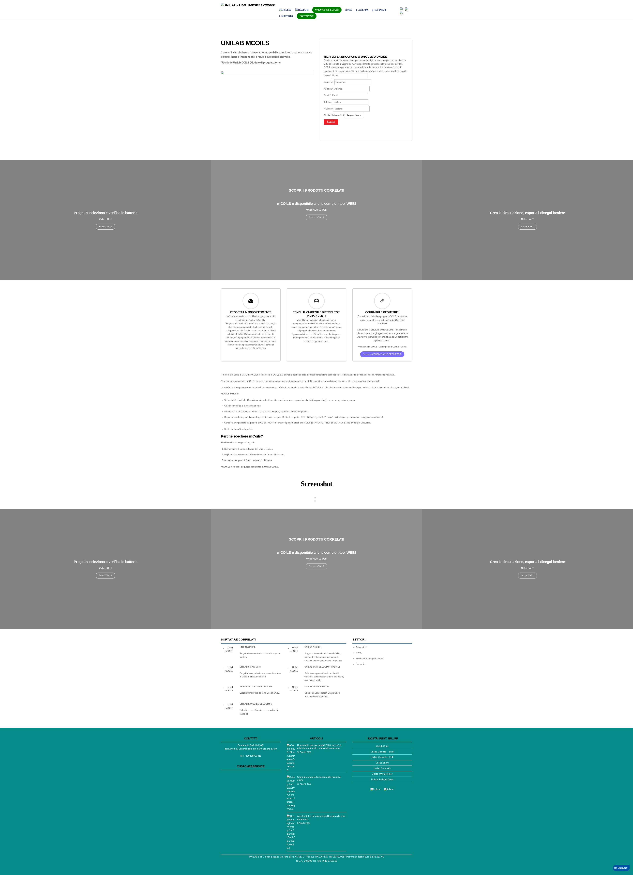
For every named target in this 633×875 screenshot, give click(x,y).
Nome (327, 75)
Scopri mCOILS (316, 217)
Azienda (328, 89)
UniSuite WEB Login (327, 10)
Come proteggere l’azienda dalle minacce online (319, 778)
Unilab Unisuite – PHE (382, 757)
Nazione (328, 109)
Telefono (328, 102)
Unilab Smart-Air (382, 768)
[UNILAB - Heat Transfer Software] (248, 5)
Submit (331, 122)
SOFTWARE (380, 10)
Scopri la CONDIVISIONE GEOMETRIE (382, 354)
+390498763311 (252, 755)
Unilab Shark (382, 762)
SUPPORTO (287, 16)
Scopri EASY (527, 226)
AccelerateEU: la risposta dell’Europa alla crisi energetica (321, 817)
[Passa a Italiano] (389, 789)
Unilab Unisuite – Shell (382, 751)
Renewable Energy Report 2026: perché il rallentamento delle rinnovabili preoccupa (319, 746)
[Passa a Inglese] (285, 10)
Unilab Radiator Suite (382, 779)
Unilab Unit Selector (382, 773)
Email (327, 95)
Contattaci (307, 16)
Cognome (329, 82)
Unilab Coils (382, 746)
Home (348, 10)
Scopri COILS (105, 226)
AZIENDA (363, 10)
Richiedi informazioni (334, 115)
